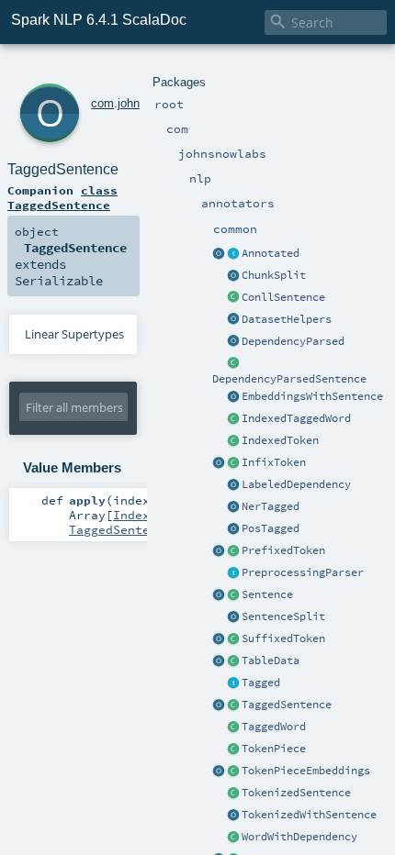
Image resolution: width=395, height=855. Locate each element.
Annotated (270, 253)
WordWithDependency (299, 836)
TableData (270, 660)
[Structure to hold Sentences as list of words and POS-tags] (233, 705)
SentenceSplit (283, 616)
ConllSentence (283, 297)
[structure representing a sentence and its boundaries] (233, 595)
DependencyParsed (293, 341)
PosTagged (270, 528)
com (102, 103)
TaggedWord (274, 726)
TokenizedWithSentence (309, 814)
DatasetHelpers (287, 319)
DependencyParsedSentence (289, 378)
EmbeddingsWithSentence (312, 396)
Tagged (261, 682)
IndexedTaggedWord (296, 418)
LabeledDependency (296, 484)
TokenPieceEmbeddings (306, 770)
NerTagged (270, 506)
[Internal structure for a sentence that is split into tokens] (233, 793)
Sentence (267, 594)
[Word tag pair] (233, 727)
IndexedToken (280, 440)
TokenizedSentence (296, 792)
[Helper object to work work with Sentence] (233, 617)
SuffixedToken (283, 638)
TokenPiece (274, 748)
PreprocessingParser (303, 572)
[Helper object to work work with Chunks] (233, 276)
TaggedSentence (287, 704)
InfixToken (274, 462)
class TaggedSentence (62, 197)
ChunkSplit (274, 275)
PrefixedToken (283, 550)
